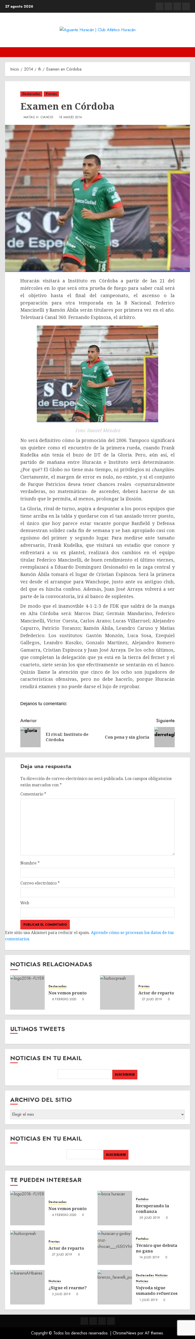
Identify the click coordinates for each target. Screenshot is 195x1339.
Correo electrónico (40, 883)
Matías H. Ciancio (38, 117)
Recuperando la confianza (152, 1208)
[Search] (187, 52)
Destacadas (31, 94)
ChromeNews (124, 1333)
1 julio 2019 (148, 1300)
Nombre (30, 863)
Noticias (54, 1281)
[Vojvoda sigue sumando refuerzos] (115, 1287)
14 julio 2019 (149, 1258)
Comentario (33, 794)
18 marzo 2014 (70, 117)
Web (24, 903)
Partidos (142, 1199)
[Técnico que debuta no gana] (115, 1247)
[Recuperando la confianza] (115, 1208)
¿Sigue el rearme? (67, 1288)
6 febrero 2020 (64, 999)
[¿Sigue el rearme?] (27, 1287)
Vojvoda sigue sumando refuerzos (156, 1290)
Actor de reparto (156, 993)
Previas (51, 94)
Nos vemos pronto (67, 993)
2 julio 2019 (61, 1294)
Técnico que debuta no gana (156, 1248)
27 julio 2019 (152, 999)
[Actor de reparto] (117, 992)
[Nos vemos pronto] (27, 992)
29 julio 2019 (149, 1218)
